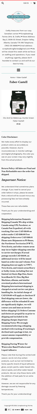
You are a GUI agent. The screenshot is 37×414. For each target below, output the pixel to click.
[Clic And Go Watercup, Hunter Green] (18, 102)
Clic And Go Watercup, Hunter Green (18, 118)
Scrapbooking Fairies (24, 405)
